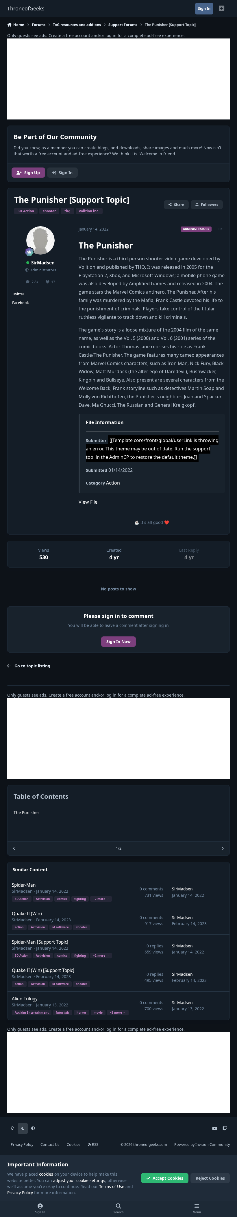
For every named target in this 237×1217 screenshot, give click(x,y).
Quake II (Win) (27, 914)
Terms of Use (111, 1186)
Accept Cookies (168, 1178)
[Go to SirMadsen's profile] (40, 240)
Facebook (20, 302)
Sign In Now (118, 641)
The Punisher (26, 812)
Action (113, 483)
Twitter (18, 294)
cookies (46, 1174)
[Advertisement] (118, 78)
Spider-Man (24, 885)
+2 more (99, 899)
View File (88, 502)
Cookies (73, 1144)
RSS (94, 1144)
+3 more (116, 1012)
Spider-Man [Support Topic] (40, 942)
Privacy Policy (22, 1144)
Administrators (42, 270)
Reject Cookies (210, 1178)
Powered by (202, 1144)
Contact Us (49, 1144)
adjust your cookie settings (79, 1180)
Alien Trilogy (25, 999)
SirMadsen (43, 263)
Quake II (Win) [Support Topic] (43, 970)
